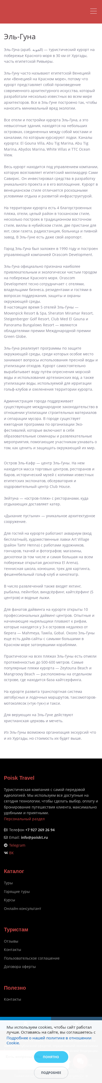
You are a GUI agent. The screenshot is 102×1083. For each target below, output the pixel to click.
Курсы (9, 899)
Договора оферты (20, 966)
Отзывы (11, 941)
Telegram (17, 845)
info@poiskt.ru (34, 837)
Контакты (12, 949)
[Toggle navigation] (95, 12)
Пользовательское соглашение (32, 958)
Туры (8, 882)
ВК (11, 852)
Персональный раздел (24, 818)
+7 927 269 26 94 (40, 829)
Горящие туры (17, 891)
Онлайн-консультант (22, 908)
